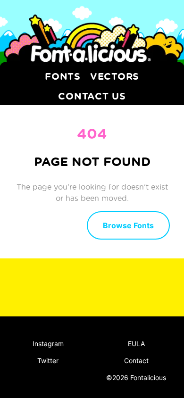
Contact (136, 361)
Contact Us (92, 95)
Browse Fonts (128, 225)
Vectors (114, 76)
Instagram (48, 344)
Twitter (48, 361)
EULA (136, 344)
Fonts (63, 76)
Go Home (47, 224)
